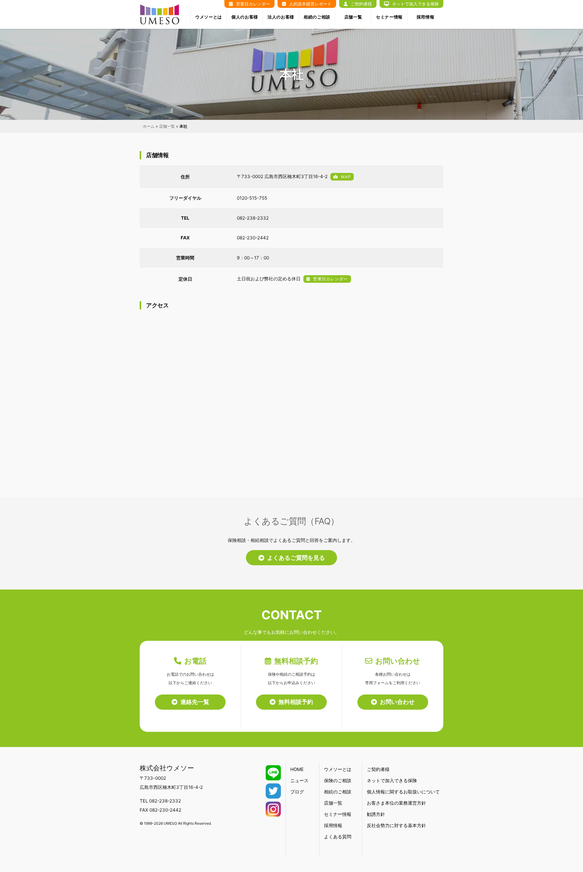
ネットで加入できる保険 (392, 780)
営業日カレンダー (330, 279)
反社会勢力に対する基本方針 (396, 825)
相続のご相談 (317, 16)
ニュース (299, 780)
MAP (346, 176)
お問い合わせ (397, 701)
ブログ (297, 792)
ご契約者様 (378, 769)
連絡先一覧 (194, 701)
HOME (297, 769)
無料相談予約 (295, 701)
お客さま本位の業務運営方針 (396, 803)
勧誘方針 (376, 814)
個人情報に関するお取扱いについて (403, 792)
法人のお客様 (281, 16)
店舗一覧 (353, 16)
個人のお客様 (244, 16)
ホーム (149, 126)
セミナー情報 (389, 16)
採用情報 (426, 16)
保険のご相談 (337, 780)
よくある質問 (337, 837)
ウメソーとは (208, 16)
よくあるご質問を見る (296, 557)
